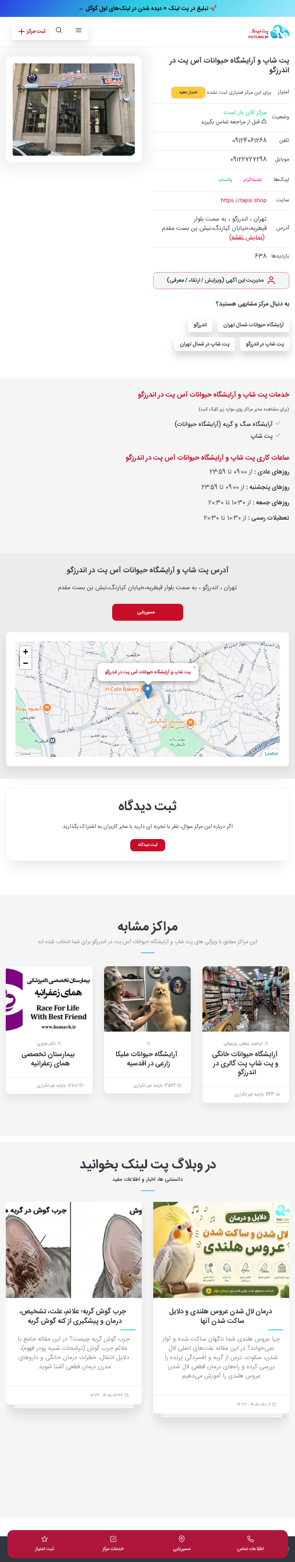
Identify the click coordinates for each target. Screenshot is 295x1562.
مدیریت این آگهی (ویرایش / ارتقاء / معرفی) (216, 280)
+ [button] (25, 651)
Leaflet (271, 753)
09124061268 (249, 141)
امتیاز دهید (188, 92)
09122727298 (248, 160)
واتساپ (225, 180)
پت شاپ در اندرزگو (265, 344)
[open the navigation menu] (78, 31)
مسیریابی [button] (146, 612)
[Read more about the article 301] (125, 1250)
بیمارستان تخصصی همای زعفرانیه (48, 1059)
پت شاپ (262, 436)
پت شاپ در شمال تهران (204, 344)
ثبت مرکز (35, 31)
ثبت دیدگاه (147, 845)
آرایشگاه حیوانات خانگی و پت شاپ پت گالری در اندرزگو (245, 1063)
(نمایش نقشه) (247, 238)
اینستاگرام (253, 180)
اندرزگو (200, 325)
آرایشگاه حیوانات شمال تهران (253, 325)
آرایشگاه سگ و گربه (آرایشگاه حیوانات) (225, 424)
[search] (58, 31)
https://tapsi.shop (244, 200)
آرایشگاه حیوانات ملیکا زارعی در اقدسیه (146, 1059)
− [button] (25, 663)
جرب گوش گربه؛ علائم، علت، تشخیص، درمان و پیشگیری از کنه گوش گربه (124, 1316)
